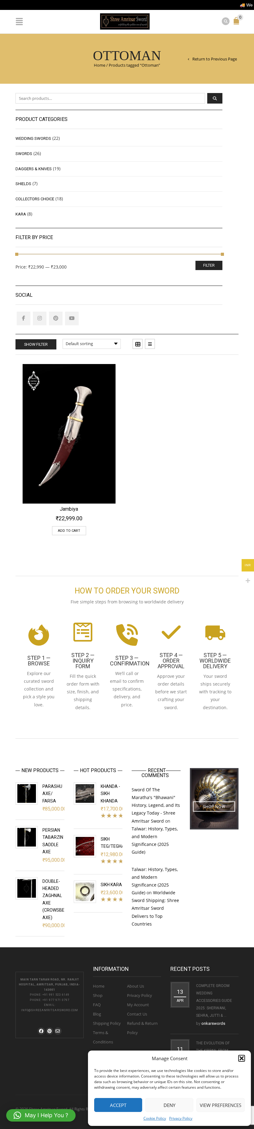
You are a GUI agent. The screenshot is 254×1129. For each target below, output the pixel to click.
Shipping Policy (107, 1023)
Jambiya (69, 509)
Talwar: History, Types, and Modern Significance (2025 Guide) (155, 840)
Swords (23, 153)
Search (214, 98)
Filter (209, 265)
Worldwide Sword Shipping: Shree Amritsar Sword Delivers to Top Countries (155, 908)
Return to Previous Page (214, 59)
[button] (242, 1058)
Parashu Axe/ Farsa (52, 793)
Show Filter (36, 344)
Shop (98, 995)
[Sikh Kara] (85, 892)
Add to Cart (69, 531)
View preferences (220, 1105)
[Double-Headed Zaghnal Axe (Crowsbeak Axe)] (26, 888)
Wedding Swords (33, 138)
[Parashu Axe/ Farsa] (26, 793)
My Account (138, 1004)
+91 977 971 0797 (55, 1000)
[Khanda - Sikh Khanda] (85, 793)
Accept (118, 1105)
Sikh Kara (111, 884)
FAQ (97, 1004)
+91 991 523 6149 (55, 994)
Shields (23, 183)
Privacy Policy (180, 1118)
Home (99, 65)
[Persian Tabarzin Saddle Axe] (26, 837)
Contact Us (137, 1014)
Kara (20, 214)
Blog (97, 1014)
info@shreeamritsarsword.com (49, 1010)
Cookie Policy (154, 1118)
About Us (135, 986)
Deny (169, 1105)
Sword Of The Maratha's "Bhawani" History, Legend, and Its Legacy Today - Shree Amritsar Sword (156, 805)
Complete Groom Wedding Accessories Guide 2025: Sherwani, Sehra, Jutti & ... (214, 1001)
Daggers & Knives (33, 169)
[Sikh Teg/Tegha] (85, 846)
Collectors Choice (34, 199)
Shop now (214, 806)
